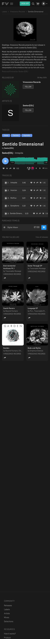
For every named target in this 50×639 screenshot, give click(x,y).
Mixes (6, 618)
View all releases (42, 237)
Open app (25, 3)
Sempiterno (14, 206)
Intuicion (13, 190)
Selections (8, 622)
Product (7, 638)
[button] (37, 4)
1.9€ (17, 168)
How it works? (10, 634)
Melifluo (13, 198)
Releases (8, 606)
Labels (7, 610)
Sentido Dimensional (17, 213)
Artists (7, 614)
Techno (16, 135)
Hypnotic (26, 135)
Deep (6, 135)
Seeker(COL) (9, 148)
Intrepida (13, 182)
